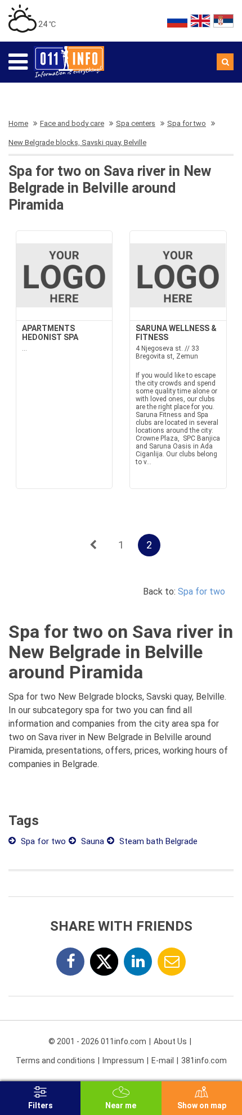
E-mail (162, 1060)
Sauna (91, 841)
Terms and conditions (55, 1060)
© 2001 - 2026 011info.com (97, 1041)
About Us (170, 1041)
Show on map (201, 1105)
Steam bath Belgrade (157, 841)
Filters (40, 1105)
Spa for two (201, 591)
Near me (120, 1105)
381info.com (204, 1060)
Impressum (123, 1060)
